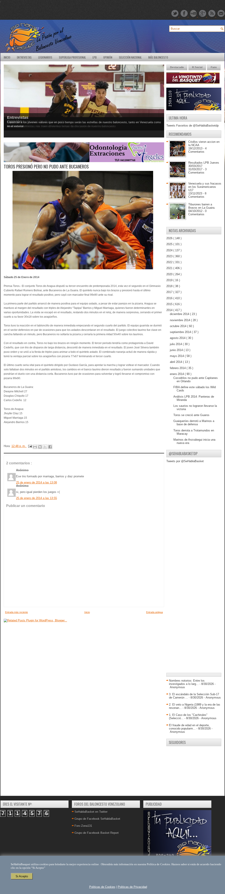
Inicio (7, 57)
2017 (169, 292)
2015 (169, 304)
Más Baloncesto (158, 57)
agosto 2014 (178, 338)
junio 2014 (177, 350)
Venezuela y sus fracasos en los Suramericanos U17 (204, 187)
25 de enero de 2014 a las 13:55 (36, 498)
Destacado (177, 67)
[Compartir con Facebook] (50, 447)
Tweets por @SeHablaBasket (185, 461)
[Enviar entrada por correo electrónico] (30, 446)
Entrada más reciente (16, 612)
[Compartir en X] (45, 447)
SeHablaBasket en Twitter (90, 811)
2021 (169, 268)
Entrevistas (24, 57)
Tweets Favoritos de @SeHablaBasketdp (192, 125)
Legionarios (45, 57)
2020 (169, 274)
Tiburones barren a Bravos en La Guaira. (201, 206)
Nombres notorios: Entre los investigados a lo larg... (187, 682)
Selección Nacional (130, 57)
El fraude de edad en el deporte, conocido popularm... (189, 727)
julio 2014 (176, 344)
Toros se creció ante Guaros (191, 415)
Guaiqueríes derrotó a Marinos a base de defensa (193, 422)
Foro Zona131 (83, 825)
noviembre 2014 (180, 320)
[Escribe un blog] (40, 447)
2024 (169, 250)
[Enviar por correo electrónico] (35, 447)
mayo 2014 (177, 356)
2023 (169, 256)
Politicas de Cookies (102, 887)
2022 (169, 262)
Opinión (107, 57)
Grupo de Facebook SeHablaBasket (97, 818)
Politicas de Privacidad (132, 887)
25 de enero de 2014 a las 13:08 (36, 482)
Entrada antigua (154, 612)
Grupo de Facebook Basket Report (96, 832)
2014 (169, 310)
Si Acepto (22, 876)
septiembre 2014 (181, 332)
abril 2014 (176, 362)
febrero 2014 (178, 368)
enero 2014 (177, 374)
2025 (169, 244)
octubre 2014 (178, 326)
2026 (169, 238)
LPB (95, 57)
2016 (169, 298)
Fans (214, 67)
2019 (169, 280)
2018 (169, 286)
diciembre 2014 (180, 314)
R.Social (197, 67)
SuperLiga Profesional (72, 57)
